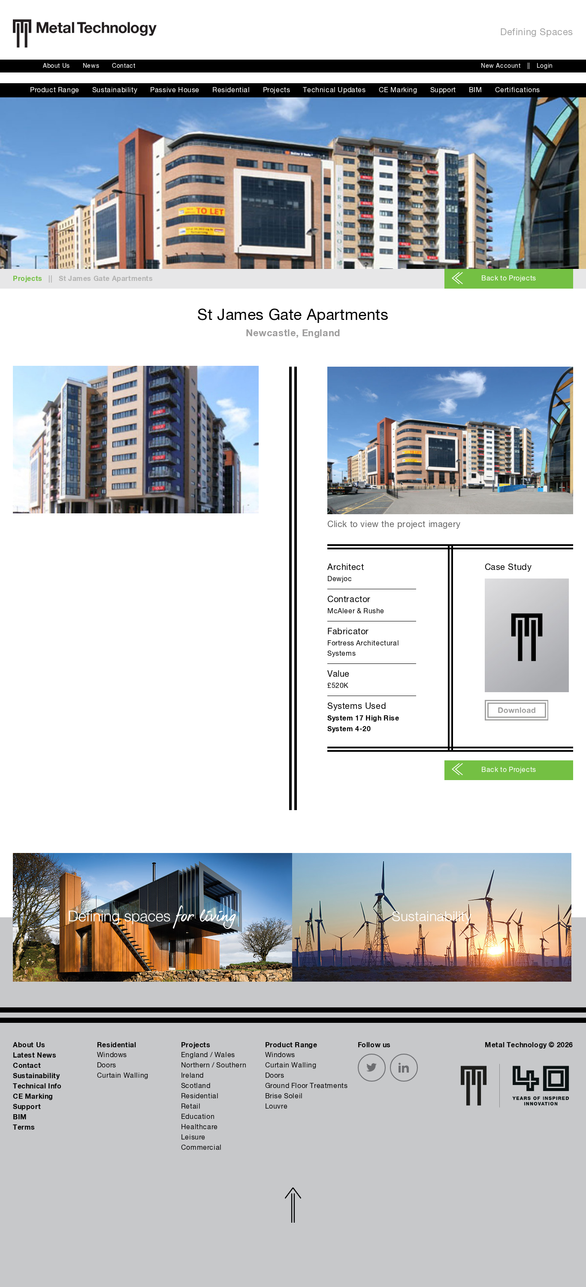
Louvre (276, 1106)
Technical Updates (334, 90)
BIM (475, 90)
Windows (112, 1055)
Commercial (201, 1148)
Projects (276, 90)
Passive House (174, 90)
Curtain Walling (122, 1076)
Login (545, 66)
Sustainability (114, 90)
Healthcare (199, 1127)
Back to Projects (508, 278)
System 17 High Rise (363, 718)
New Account (501, 66)
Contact (123, 66)
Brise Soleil (284, 1096)
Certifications (517, 90)
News (91, 66)
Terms (24, 1127)
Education (197, 1117)
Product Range (54, 90)
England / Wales (208, 1055)
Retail (191, 1106)
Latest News (35, 1055)
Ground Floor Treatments (306, 1086)
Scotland (196, 1086)
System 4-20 (349, 729)
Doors (106, 1065)
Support (443, 90)
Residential (231, 90)
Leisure (193, 1137)
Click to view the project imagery (394, 524)
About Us (56, 66)
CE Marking (398, 90)
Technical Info (37, 1086)
